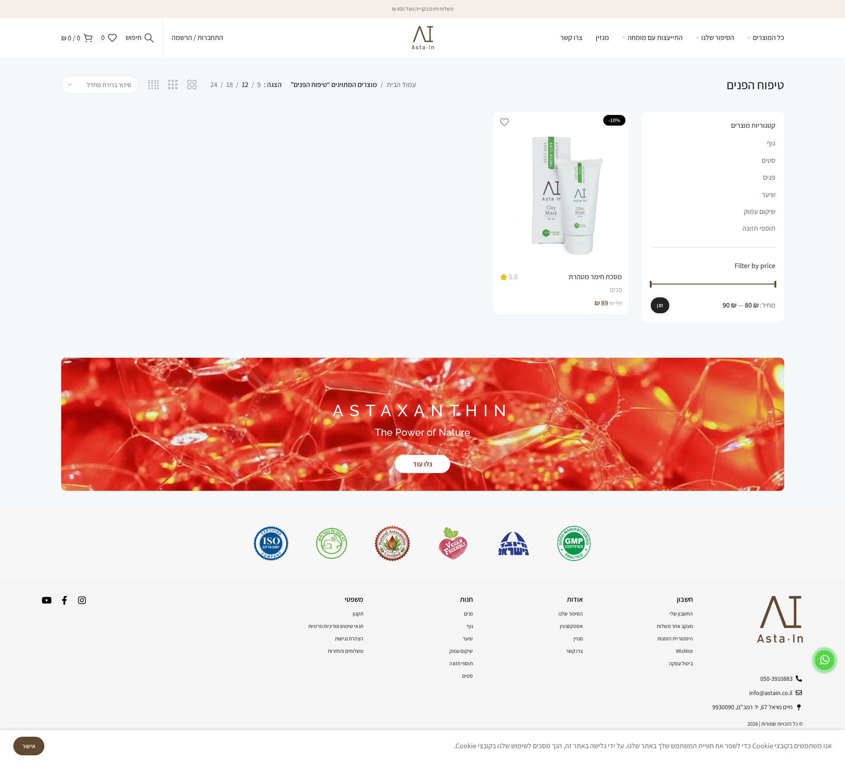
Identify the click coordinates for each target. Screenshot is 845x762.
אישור (28, 746)
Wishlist (684, 651)
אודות (575, 599)
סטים (768, 160)
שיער (768, 194)
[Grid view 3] (172, 85)
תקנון (358, 613)
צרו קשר (574, 651)
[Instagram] (82, 600)
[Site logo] (423, 37)
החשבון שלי (681, 613)
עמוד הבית (401, 84)
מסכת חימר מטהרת (595, 276)
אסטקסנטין (571, 626)
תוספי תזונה (759, 228)
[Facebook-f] (64, 600)
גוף (771, 143)
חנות (466, 599)
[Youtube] (46, 600)
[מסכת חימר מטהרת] (561, 189)
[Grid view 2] (191, 85)
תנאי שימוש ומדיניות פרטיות (335, 626)
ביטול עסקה (681, 663)
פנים (769, 177)
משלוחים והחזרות (345, 651)
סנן (660, 305)
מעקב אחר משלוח (675, 626)
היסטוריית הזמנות (675, 638)
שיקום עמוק (759, 211)
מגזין (578, 638)
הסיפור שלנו (570, 613)
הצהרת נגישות (349, 638)
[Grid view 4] (153, 85)
